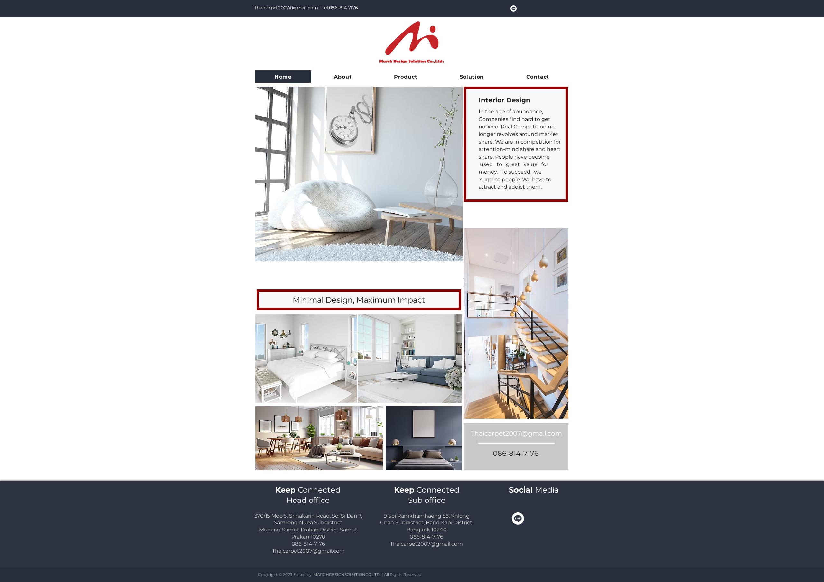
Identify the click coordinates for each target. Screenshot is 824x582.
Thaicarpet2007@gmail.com (286, 8)
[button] (405, 76)
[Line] (513, 8)
